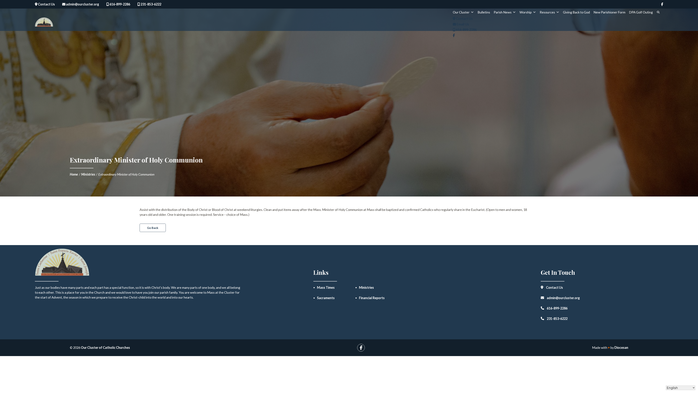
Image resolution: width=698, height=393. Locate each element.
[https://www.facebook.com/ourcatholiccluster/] (662, 4)
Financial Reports (372, 298)
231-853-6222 (150, 4)
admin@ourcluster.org (82, 4)
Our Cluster (461, 12)
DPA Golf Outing (641, 12)
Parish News (503, 12)
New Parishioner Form (609, 12)
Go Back (152, 227)
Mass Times (326, 287)
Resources (547, 12)
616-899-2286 (119, 4)
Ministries (88, 174)
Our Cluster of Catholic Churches (105, 348)
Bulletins (484, 12)
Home (74, 174)
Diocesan (621, 348)
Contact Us (46, 4)
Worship (526, 12)
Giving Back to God (576, 12)
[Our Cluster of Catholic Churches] (44, 23)
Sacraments (326, 298)
